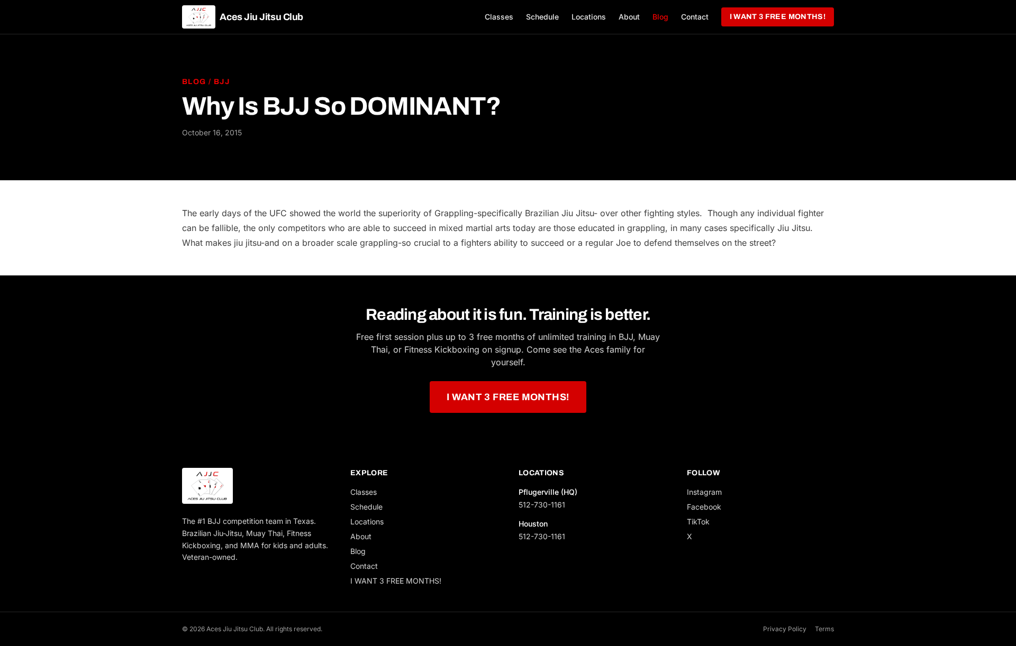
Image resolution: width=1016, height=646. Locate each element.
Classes (499, 16)
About (629, 16)
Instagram (704, 491)
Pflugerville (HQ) (548, 491)
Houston (533, 523)
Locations (589, 16)
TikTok (698, 521)
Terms (824, 629)
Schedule (542, 16)
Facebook (704, 506)
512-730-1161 (542, 504)
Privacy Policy (784, 629)
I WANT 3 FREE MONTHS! (778, 17)
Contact (695, 16)
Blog (660, 16)
